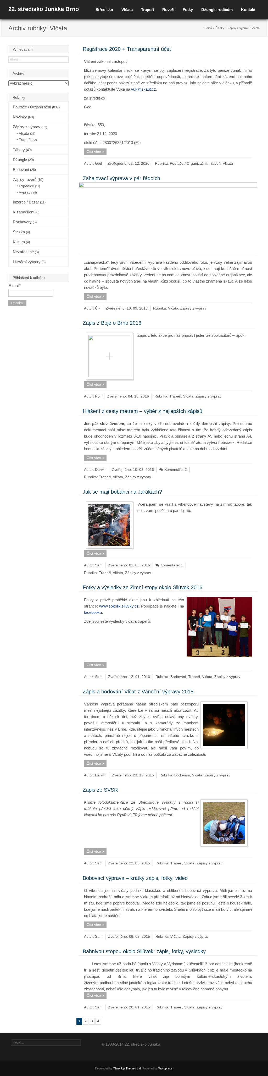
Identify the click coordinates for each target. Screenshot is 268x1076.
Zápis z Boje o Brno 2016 (112, 323)
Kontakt (248, 9)
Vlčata (127, 9)
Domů (208, 28)
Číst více (94, 152)
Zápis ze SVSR (100, 790)
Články (219, 28)
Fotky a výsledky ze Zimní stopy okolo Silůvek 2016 (142, 587)
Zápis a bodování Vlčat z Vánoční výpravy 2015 (138, 691)
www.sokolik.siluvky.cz (119, 606)
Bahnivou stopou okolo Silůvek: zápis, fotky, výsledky (144, 951)
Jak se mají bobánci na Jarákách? (122, 492)
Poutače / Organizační (188, 163)
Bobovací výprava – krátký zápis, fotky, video (135, 878)
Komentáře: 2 (175, 470)
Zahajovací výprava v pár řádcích (121, 178)
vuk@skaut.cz (143, 89)
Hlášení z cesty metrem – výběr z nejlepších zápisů (142, 411)
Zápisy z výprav (238, 28)
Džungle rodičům (217, 9)
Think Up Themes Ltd (127, 1068)
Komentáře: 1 (171, 565)
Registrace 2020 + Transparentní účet (127, 49)
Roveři (168, 9)
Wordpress (165, 1068)
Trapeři (147, 9)
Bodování (178, 677)
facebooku (93, 612)
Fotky (188, 9)
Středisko (104, 9)
